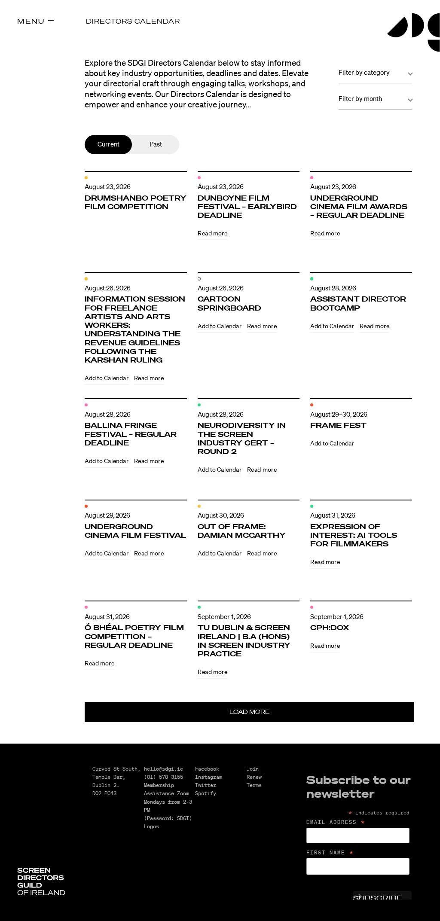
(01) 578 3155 (163, 777)
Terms (254, 785)
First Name (330, 853)
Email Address (336, 822)
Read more (212, 233)
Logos (151, 826)
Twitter (205, 785)
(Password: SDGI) (168, 818)
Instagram (208, 777)
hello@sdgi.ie (163, 768)
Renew (254, 777)
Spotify (205, 793)
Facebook (207, 768)
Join (253, 768)
